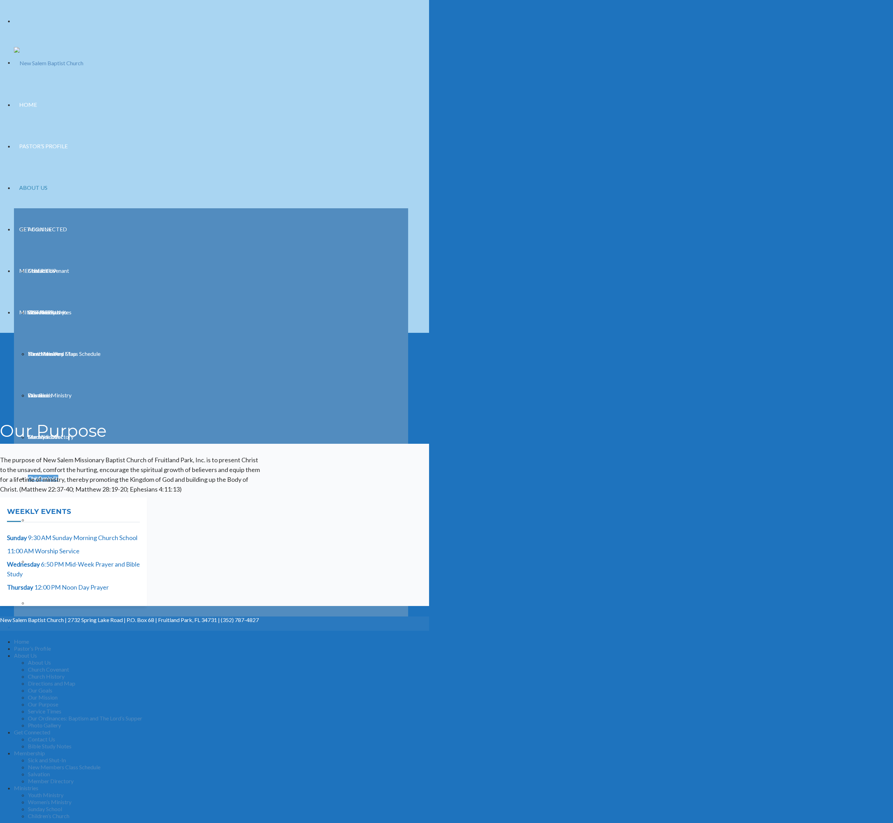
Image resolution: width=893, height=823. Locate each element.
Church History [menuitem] (46, 676)
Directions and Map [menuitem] (51, 683)
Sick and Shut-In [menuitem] (47, 760)
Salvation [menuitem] (39, 774)
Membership (38, 270)
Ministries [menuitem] (26, 788)
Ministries (35, 312)
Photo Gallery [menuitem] (44, 725)
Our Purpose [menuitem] (43, 704)
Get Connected (43, 229)
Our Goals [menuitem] (40, 690)
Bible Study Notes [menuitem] (50, 746)
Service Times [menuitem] (44, 711)
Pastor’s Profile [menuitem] (32, 648)
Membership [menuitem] (29, 753)
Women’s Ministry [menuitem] (50, 802)
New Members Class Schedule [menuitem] (64, 767)
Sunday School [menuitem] (45, 809)
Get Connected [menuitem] (32, 732)
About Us (33, 187)
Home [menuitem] (21, 641)
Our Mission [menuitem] (43, 697)
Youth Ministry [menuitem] (45, 795)
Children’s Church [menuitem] (48, 816)
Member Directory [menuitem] (51, 781)
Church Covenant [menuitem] (48, 669)
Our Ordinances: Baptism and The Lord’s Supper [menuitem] (85, 718)
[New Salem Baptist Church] (48, 62)
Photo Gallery (44, 602)
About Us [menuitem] (25, 655)
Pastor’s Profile (43, 146)
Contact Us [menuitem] (41, 739)
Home (28, 104)
